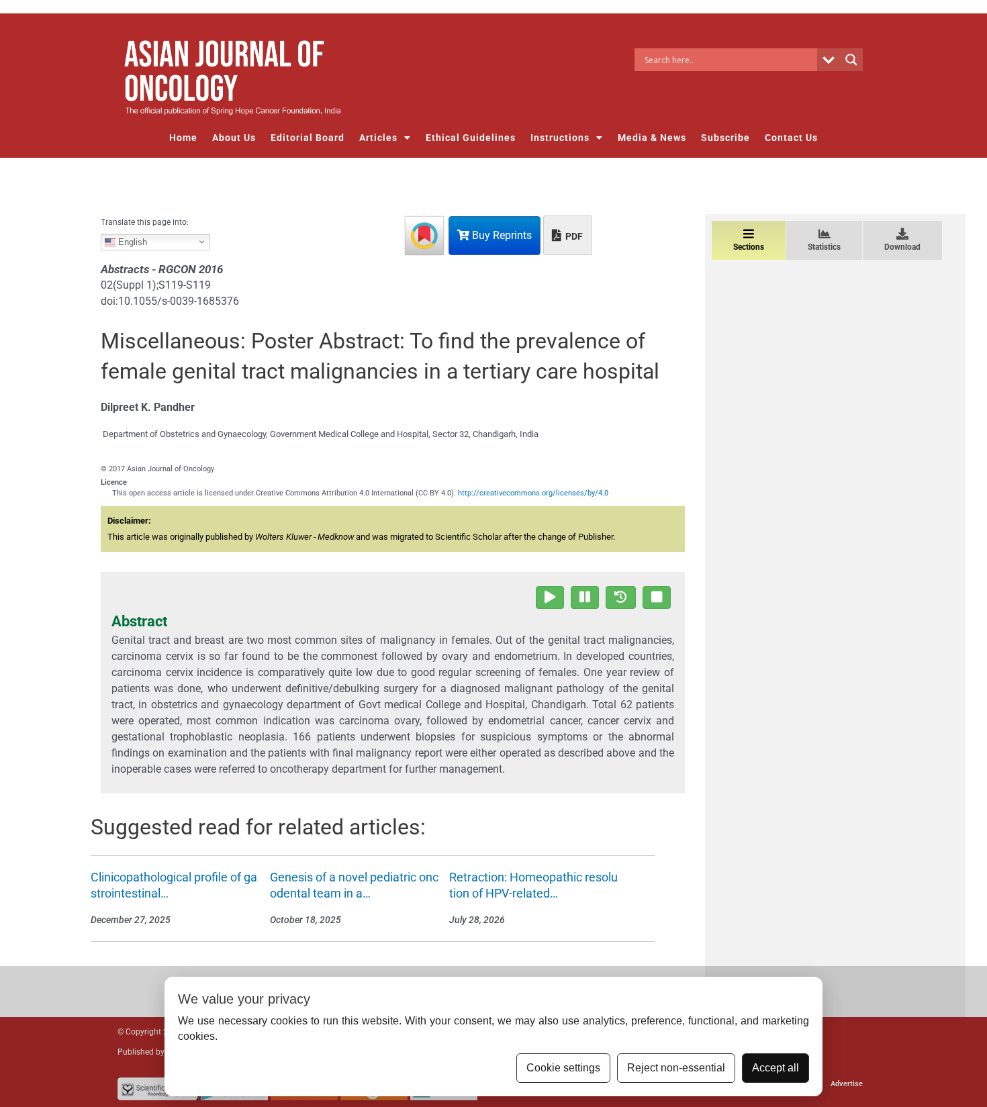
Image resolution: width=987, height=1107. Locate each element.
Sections (748, 247)
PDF (573, 236)
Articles (378, 137)
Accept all (775, 1067)
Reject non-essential (676, 1067)
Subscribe (725, 137)
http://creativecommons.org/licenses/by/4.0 (533, 493)
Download (902, 247)
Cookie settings (563, 1067)
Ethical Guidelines (471, 137)
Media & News (652, 137)
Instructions (560, 137)
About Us (234, 137)
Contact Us (791, 137)
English (131, 241)
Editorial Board (307, 137)
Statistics (824, 247)
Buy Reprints (500, 235)
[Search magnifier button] (851, 59)
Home (183, 137)
